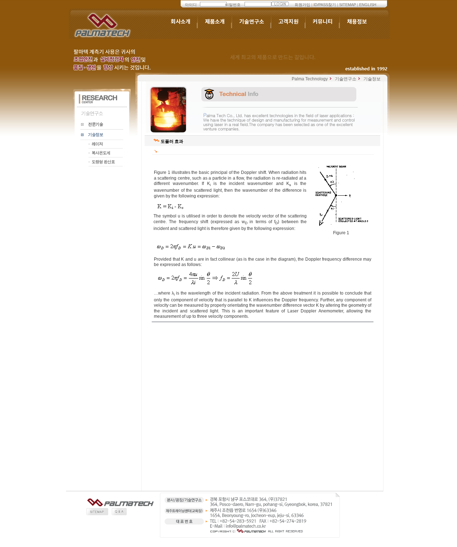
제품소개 (215, 22)
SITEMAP (347, 4)
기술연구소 (251, 22)
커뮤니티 (323, 22)
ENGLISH (367, 4)
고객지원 (288, 22)
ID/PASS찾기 (324, 4)
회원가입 (302, 4)
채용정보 (357, 22)
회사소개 (181, 22)
